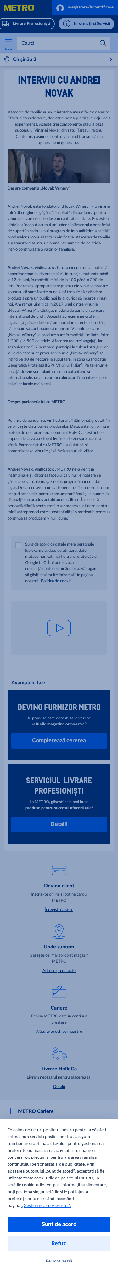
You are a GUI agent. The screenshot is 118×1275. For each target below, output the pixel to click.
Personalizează (59, 1261)
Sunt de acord (59, 1224)
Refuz (59, 1243)
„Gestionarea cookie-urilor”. (46, 1206)
